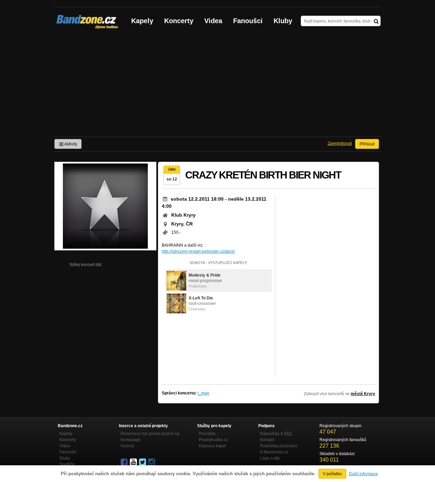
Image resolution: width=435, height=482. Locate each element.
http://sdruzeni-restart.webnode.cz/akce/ (198, 251)
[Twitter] (143, 462)
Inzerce (127, 446)
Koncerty (178, 21)
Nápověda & (276, 433)
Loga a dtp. (270, 458)
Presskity (207, 433)
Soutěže (67, 464)
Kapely (142, 21)
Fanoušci (248, 21)
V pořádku (332, 473)
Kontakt (267, 439)
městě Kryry (363, 393)
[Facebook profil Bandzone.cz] (125, 462)
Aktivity (70, 144)
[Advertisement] (217, 85)
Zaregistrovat (340, 143)
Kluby (283, 21)
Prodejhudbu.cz (213, 439)
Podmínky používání (278, 446)
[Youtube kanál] (134, 462)
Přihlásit (367, 144)
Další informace (363, 473)
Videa (213, 21)
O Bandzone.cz (274, 452)
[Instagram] (152, 462)
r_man (203, 393)
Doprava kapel (212, 446)
